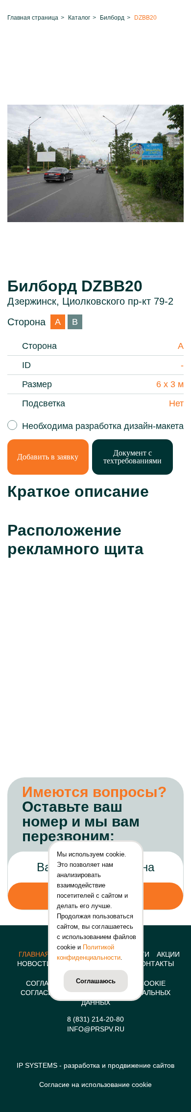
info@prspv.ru (95, 1029)
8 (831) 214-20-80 (95, 1019)
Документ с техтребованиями (132, 457)
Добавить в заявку (47, 457)
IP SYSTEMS (37, 1065)
